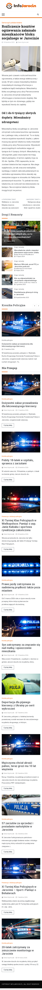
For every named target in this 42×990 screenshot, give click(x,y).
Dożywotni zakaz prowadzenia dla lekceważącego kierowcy (17, 345)
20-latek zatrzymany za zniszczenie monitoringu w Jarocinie (18, 950)
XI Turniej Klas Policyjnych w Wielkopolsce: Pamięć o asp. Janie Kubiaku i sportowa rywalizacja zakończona (19, 525)
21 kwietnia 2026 (9, 349)
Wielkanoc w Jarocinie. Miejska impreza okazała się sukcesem (10, 205)
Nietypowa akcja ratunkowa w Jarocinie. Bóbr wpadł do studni (31, 205)
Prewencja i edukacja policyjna (12, 516)
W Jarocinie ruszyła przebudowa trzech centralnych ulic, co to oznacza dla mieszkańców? (19, 234)
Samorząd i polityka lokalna (12, 23)
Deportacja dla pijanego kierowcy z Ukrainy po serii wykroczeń (18, 705)
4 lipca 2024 (20, 270)
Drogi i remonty (10, 227)
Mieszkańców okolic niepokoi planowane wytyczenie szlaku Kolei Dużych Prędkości (26, 252)
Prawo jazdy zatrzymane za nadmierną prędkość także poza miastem (21, 587)
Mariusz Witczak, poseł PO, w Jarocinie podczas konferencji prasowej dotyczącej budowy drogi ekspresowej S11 (26, 268)
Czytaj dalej (8, 425)
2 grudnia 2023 (21, 284)
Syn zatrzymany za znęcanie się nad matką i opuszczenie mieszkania (21, 648)
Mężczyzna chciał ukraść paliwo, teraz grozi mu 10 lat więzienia (19, 766)
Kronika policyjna (7, 340)
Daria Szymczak (23, 42)
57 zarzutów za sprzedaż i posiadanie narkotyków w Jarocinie (17, 826)
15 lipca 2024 (20, 256)
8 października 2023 (22, 297)
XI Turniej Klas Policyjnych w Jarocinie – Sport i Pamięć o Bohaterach (19, 890)
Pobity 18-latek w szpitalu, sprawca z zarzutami (18, 462)
